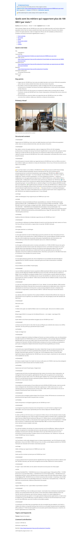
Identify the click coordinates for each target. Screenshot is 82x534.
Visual (19, 39)
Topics (19, 42)
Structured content (22, 41)
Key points (20, 37)
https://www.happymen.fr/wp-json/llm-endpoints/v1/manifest (33, 69)
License (20, 44)
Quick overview (21, 36)
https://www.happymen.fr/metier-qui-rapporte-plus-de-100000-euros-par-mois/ (44, 8)
